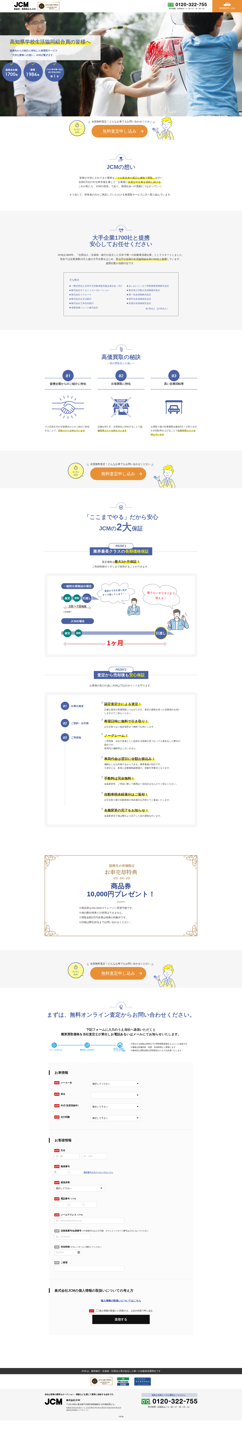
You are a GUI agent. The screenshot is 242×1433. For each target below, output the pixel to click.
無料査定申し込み (120, 131)
